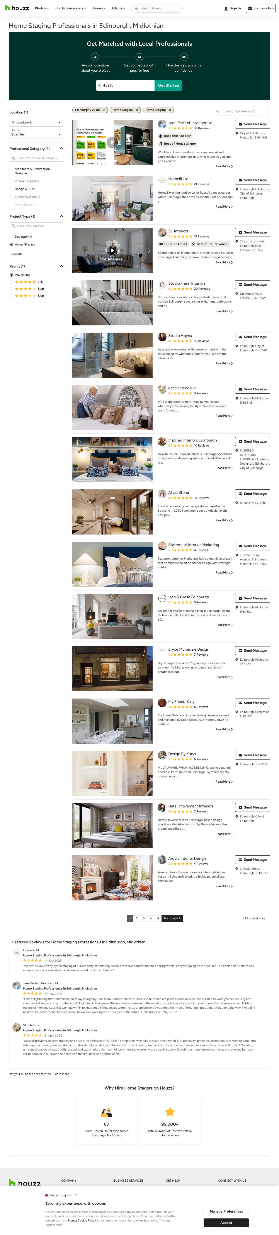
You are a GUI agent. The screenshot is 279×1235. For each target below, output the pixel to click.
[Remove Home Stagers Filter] (137, 110)
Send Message (255, 124)
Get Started (168, 85)
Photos (40, 8)
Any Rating (22, 275)
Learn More (61, 1074)
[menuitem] (42, 8)
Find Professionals (68, 8)
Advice (116, 8)
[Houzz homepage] (17, 7)
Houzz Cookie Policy (82, 1220)
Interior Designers (27, 181)
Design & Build (24, 189)
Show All (16, 254)
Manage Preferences (226, 1211)
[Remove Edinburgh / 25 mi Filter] (104, 110)
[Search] (136, 8)
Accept (226, 1223)
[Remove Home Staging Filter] (170, 110)
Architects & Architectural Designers (32, 171)
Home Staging (25, 244)
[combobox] (157, 8)
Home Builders (25, 204)
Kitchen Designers (27, 197)
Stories (97, 8)
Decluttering (23, 237)
